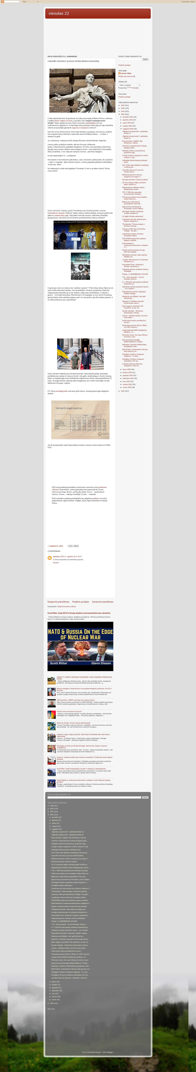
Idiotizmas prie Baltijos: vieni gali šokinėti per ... (133, 297)
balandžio (55, 991)
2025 (123, 108)
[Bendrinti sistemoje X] (73, 546)
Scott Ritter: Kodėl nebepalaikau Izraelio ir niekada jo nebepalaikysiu (81, 769)
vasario (55, 997)
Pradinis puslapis (80, 602)
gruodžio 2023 (128, 117)
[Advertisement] (98, 37)
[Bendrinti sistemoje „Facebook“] (75, 546)
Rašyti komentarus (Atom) (66, 606)
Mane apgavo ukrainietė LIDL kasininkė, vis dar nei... (132, 307)
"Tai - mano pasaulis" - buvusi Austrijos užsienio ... (133, 278)
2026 (123, 105)
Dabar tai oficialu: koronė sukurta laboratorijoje (73, 723)
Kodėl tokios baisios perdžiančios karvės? (66, 951)
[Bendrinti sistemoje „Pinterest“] (77, 546)
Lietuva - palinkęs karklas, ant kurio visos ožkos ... (69, 948)
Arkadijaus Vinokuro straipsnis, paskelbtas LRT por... (133, 360)
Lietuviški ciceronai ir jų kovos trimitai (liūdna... (132, 171)
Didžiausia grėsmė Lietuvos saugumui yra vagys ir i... (132, 175)
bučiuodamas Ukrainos (56, 213)
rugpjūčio (55, 829)
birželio (54, 985)
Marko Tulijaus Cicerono (63, 121)
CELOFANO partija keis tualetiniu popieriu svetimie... (134, 239)
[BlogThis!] (71, 546)
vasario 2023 (127, 384)
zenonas (56, 556)
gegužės (55, 988)
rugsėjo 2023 (128, 126)
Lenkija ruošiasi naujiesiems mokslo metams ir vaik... (135, 156)
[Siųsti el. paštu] (69, 546)
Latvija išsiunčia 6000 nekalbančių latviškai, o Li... (134, 331)
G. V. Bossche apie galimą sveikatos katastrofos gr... (70, 927)
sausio (54, 999)
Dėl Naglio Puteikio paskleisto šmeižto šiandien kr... (132, 212)
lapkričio (55, 820)
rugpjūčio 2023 (128, 129)
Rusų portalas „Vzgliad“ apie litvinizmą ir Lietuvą (132, 142)
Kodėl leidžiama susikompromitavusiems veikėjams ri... (135, 245)
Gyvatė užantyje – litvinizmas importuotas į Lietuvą (132, 312)
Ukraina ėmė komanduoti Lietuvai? (69, 711)
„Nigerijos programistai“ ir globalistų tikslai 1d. (67, 835)
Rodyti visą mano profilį (126, 76)
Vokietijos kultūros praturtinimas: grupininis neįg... (133, 151)
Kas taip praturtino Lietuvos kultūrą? (135, 179)
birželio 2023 (127, 372)
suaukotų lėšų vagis (61, 215)
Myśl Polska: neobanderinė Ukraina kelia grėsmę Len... (135, 350)
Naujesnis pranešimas (58, 602)
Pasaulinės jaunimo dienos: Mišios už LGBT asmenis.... (134, 326)
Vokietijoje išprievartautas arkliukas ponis (66, 850)
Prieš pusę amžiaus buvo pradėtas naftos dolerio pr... (134, 198)
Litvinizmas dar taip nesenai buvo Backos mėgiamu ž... (134, 220)
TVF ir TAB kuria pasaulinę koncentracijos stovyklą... (132, 193)
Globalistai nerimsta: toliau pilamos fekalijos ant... (69, 909)
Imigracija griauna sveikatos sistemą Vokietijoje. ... (69, 918)
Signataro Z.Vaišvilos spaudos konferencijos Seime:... (133, 302)
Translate (135, 88)
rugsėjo (55, 826)
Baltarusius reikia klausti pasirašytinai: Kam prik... (132, 203)
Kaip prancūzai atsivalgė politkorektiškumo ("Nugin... (133, 341)
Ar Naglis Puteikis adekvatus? (132, 216)
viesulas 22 (59, 13)
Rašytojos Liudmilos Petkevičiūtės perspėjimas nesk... (134, 345)
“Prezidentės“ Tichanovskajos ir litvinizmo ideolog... (133, 225)
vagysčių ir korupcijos (80, 128)
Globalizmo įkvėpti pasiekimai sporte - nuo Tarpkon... (135, 287)
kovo (54, 993)
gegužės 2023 (128, 375)
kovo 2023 (127, 381)
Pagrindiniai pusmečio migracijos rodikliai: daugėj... (134, 292)
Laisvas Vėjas (126, 73)
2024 (123, 111)
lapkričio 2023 (128, 120)
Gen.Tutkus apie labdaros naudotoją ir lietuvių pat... (69, 853)
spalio (54, 823)
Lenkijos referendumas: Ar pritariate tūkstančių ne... (69, 912)
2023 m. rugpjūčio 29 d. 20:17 (71, 556)
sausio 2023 (127, 387)
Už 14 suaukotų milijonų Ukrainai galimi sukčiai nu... (134, 183)
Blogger (110, 1052)
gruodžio (55, 817)
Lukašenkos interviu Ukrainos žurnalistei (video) (132, 235)
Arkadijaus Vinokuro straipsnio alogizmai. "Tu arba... (133, 355)
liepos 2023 (127, 369)
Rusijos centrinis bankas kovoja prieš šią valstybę (133, 251)
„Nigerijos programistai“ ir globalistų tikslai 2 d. (67, 832)
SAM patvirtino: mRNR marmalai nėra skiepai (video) (76, 700)
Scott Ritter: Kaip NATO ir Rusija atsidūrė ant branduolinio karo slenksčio (79, 613)
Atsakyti (56, 562)
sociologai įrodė (61, 391)
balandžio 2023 (128, 378)
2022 (123, 391)
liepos (54, 982)
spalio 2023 (127, 123)
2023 (123, 114)
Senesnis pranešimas (102, 602)
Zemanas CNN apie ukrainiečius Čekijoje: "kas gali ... (133, 230)
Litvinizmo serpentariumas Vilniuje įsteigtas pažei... (134, 147)
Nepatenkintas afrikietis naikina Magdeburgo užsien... (133, 188)
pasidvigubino (91, 123)
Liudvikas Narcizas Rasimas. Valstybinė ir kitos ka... (132, 365)
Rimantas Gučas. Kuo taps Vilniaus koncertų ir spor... (134, 336)
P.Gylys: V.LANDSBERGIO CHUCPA (135, 274)
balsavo (96, 498)
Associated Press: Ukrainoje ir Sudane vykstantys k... (133, 265)
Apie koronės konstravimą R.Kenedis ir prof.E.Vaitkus (132, 207)
